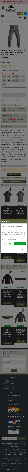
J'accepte (21, 243)
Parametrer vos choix (8, 244)
